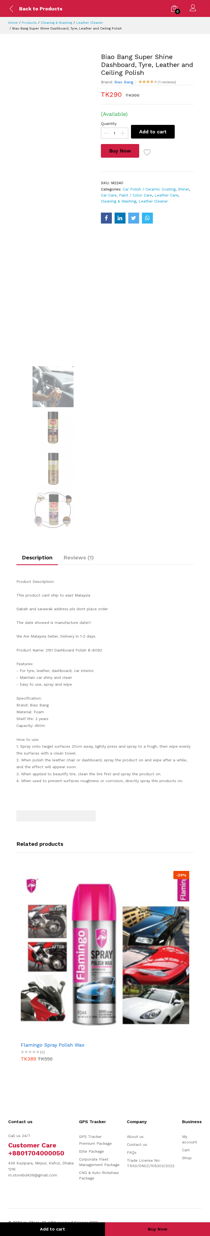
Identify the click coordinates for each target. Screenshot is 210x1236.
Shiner (183, 189)
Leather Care (166, 195)
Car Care (108, 195)
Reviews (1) (78, 557)
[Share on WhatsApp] (147, 218)
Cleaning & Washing (56, 23)
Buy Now (120, 151)
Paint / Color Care (135, 195)
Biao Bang (123, 82)
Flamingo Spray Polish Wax (52, 1045)
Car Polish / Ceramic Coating (149, 189)
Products (29, 23)
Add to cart (153, 131)
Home (13, 23)
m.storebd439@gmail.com (32, 1175)
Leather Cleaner (89, 23)
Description (37, 557)
